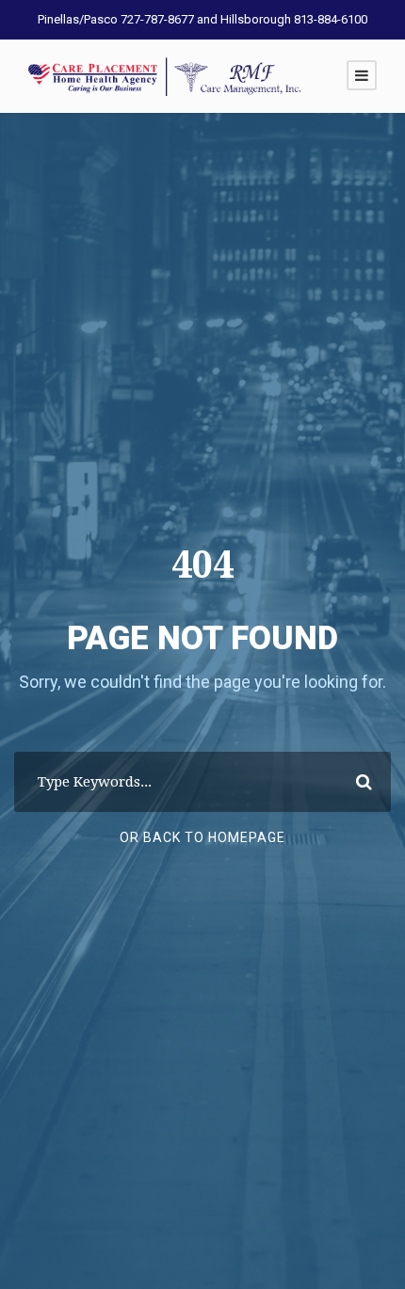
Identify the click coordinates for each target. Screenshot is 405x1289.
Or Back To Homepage (202, 837)
